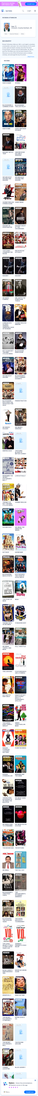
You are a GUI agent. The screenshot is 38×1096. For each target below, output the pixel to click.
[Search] (23, 11)
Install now (30, 4)
